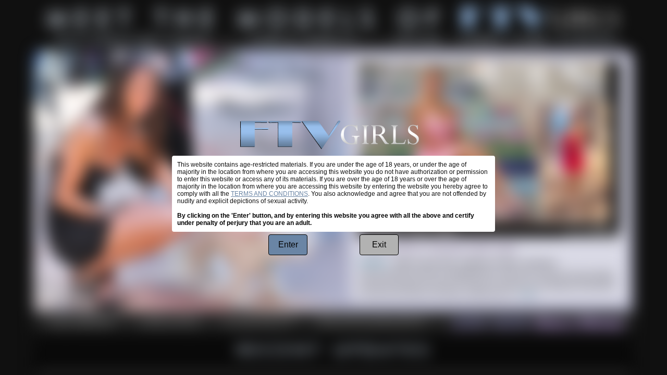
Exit (379, 244)
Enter (288, 244)
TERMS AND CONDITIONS (269, 193)
